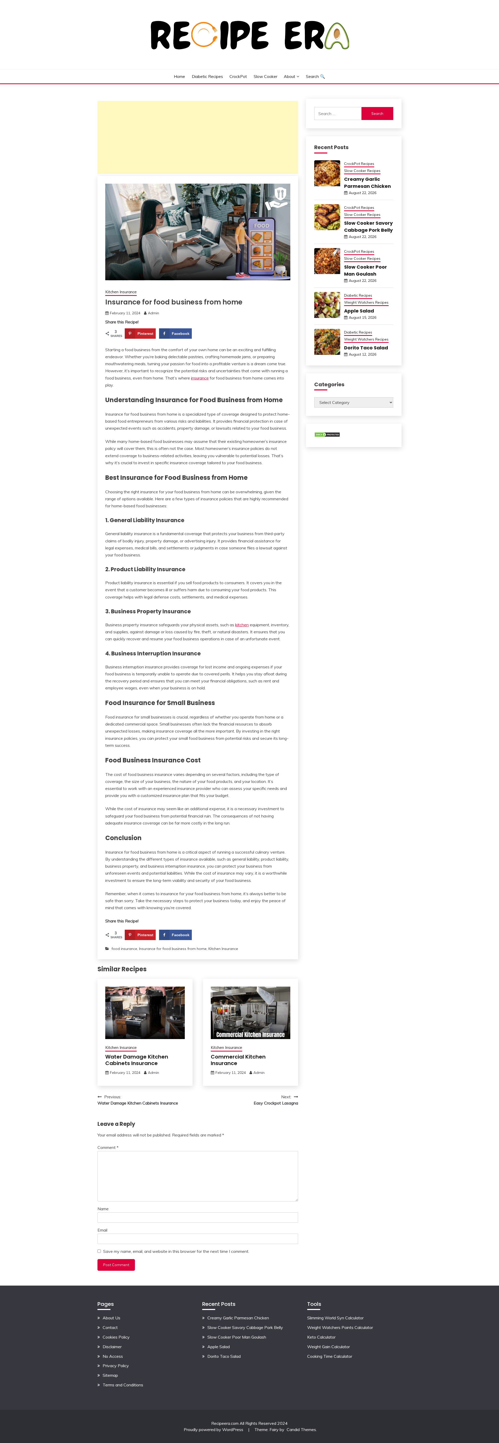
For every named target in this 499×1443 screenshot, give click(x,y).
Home (179, 76)
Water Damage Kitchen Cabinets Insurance (136, 1060)
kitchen (242, 624)
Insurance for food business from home (173, 948)
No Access (113, 1356)
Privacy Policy (116, 1365)
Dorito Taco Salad (366, 347)
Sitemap (110, 1375)
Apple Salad (359, 311)
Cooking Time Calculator (329, 1356)
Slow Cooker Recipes (362, 170)
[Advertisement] (197, 137)
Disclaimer (112, 1346)
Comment (108, 1147)
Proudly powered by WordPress (214, 1429)
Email (102, 1230)
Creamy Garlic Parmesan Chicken (238, 1317)
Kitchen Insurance (121, 291)
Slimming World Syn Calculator (335, 1317)
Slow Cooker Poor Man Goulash (236, 1337)
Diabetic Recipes (207, 76)
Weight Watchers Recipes (366, 302)
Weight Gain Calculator (328, 1346)
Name (103, 1208)
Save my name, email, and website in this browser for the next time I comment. (176, 1251)
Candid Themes (301, 1429)
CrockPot (238, 76)
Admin (153, 313)
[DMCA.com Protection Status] (327, 435)
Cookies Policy (116, 1337)
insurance (200, 378)
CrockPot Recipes (359, 163)
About (289, 76)
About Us (111, 1317)
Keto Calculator (321, 1337)
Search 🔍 (315, 76)
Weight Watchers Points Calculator (340, 1327)
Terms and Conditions (123, 1384)
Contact (110, 1327)
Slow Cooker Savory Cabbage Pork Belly (245, 1327)
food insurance (124, 948)
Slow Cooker (265, 76)
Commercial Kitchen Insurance (238, 1060)
